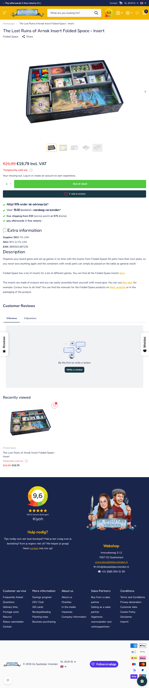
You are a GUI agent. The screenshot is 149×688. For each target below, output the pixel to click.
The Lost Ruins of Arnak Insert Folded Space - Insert (29, 454)
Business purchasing (44, 621)
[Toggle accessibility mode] (120, 3)
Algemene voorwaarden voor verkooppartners (101, 621)
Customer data (128, 607)
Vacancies (67, 612)
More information (43, 591)
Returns (7, 617)
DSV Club (38, 602)
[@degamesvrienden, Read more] (119, 13)
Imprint (124, 621)
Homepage (9, 23)
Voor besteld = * (34, 210)
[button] (11, 181)
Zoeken (96, 13)
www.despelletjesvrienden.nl (111, 562)
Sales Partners (100, 591)
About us (67, 591)
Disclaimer (126, 617)
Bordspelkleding (41, 612)
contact (34, 548)
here (122, 273)
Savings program (42, 597)
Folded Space (10, 36)
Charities (66, 602)
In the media (69, 607)
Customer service (14, 591)
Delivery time (10, 607)
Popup (31, 170)
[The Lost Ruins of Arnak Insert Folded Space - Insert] (30, 422)
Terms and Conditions (132, 597)
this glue (127, 282)
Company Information (74, 617)
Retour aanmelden (13, 621)
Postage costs (11, 612)
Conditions (127, 591)
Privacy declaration (130, 602)
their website (118, 287)
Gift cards (37, 607)
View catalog (5, 13)
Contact (113, 3)
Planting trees (40, 617)
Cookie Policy (127, 612)
